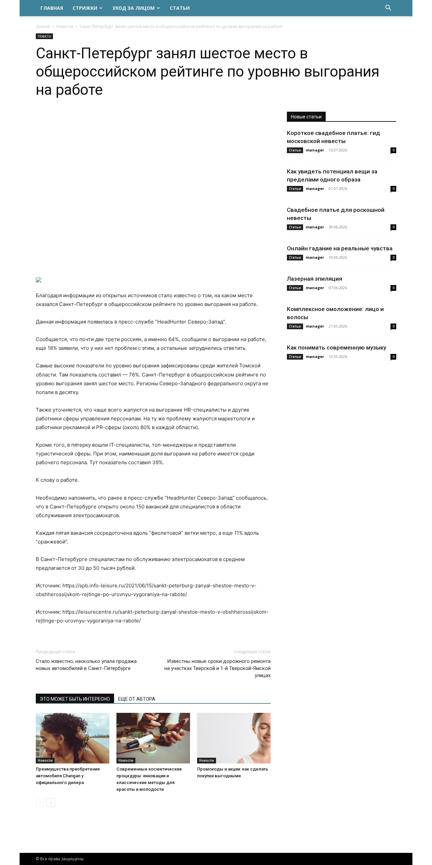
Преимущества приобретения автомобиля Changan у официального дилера (68, 775)
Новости (64, 26)
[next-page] (51, 803)
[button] (388, 8)
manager (315, 149)
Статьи (180, 8)
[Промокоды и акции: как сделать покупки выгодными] (234, 738)
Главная (51, 8)
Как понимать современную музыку (336, 347)
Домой (43, 26)
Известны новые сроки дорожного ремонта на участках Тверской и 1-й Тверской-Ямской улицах (217, 668)
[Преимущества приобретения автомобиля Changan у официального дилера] (72, 738)
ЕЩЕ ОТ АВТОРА (136, 699)
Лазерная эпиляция (314, 278)
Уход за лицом (133, 8)
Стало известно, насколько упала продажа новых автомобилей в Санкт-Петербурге (86, 664)
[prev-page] (40, 803)
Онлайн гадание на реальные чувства (340, 248)
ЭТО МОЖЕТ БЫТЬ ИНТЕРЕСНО (75, 699)
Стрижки (85, 8)
